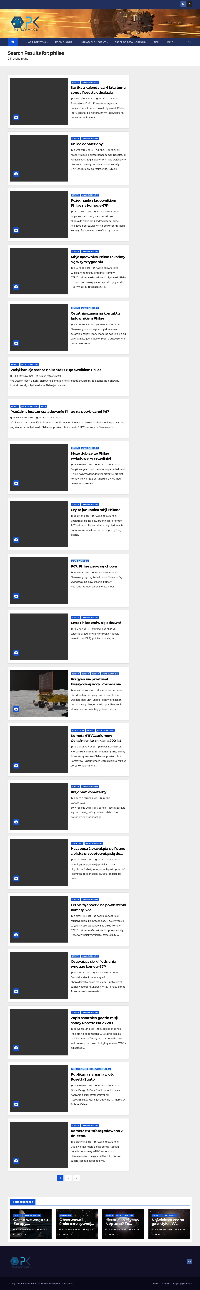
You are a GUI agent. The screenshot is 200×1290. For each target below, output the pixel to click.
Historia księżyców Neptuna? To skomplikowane (122, 1223)
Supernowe (65, 1216)
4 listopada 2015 (23, 376)
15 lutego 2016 (83, 211)
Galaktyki (157, 1216)
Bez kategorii (78, 730)
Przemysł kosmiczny (100, 1069)
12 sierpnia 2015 (83, 464)
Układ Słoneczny (94, 42)
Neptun (109, 1216)
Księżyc (75, 674)
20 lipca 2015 (82, 572)
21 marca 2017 (82, 972)
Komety (75, 82)
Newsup (53, 1283)
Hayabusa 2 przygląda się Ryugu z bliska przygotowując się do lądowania (98, 853)
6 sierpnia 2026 (25, 1229)
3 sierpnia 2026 (117, 1229)
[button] (189, 42)
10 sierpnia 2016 (83, 1085)
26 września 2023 (84, 690)
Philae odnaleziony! (87, 144)
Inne (170, 42)
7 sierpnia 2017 (83, 916)
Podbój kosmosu (80, 1069)
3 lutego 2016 (82, 268)
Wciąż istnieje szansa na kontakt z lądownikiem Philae (55, 370)
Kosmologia (64, 42)
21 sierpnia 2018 (83, 859)
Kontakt (165, 1283)
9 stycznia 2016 (83, 324)
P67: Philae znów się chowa (94, 566)
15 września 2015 (23, 418)
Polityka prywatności (182, 1283)
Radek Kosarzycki (110, 98)
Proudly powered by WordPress (23, 1283)
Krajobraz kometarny (88, 792)
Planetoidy (77, 843)
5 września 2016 (83, 150)
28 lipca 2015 (82, 516)
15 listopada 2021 (85, 747)
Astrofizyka (37, 42)
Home (156, 1283)
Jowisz (17, 1216)
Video (43, 406)
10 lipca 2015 (82, 629)
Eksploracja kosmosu (131, 42)
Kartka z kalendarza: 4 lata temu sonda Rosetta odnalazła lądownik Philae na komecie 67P (98, 92)
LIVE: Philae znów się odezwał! (96, 623)
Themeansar (66, 1283)
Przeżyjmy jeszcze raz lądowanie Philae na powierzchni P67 (59, 412)
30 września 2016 (84, 1029)
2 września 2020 (84, 98)
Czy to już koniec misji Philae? (95, 510)
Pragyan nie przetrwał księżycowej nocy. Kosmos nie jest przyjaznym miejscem (96, 684)
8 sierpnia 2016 (83, 1142)
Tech (157, 42)
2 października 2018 (86, 798)
